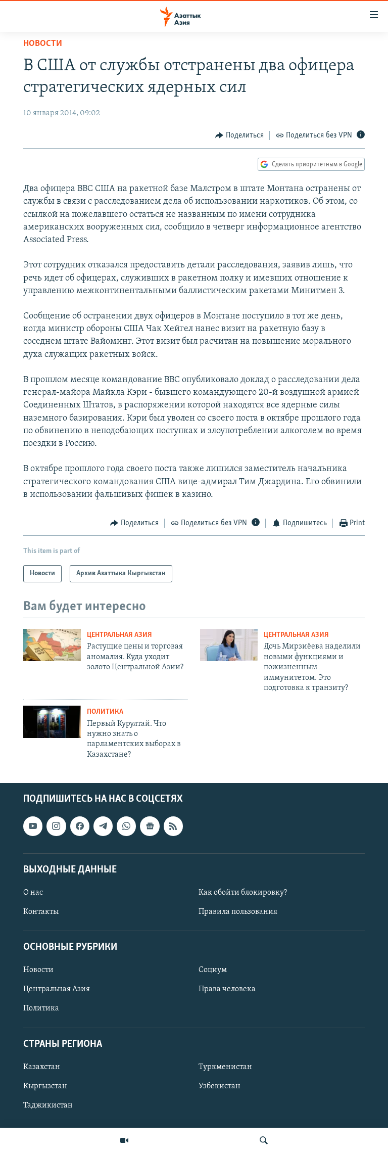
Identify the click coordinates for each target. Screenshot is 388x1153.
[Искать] (264, 1140)
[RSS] (173, 826)
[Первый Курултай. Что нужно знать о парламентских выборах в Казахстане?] (52, 722)
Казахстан (41, 1067)
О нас (33, 893)
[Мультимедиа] (124, 1140)
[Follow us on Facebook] (79, 826)
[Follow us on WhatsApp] (126, 826)
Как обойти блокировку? (243, 893)
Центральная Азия (119, 635)
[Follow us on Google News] (149, 826)
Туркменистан (225, 1067)
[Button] (239, 135)
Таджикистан (48, 1105)
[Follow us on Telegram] (103, 826)
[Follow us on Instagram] (56, 826)
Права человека (227, 990)
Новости (42, 44)
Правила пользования (238, 912)
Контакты (41, 912)
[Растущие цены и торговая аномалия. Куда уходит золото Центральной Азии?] (52, 645)
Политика (105, 712)
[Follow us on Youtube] (32, 826)
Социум (213, 970)
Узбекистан (219, 1086)
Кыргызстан (45, 1086)
